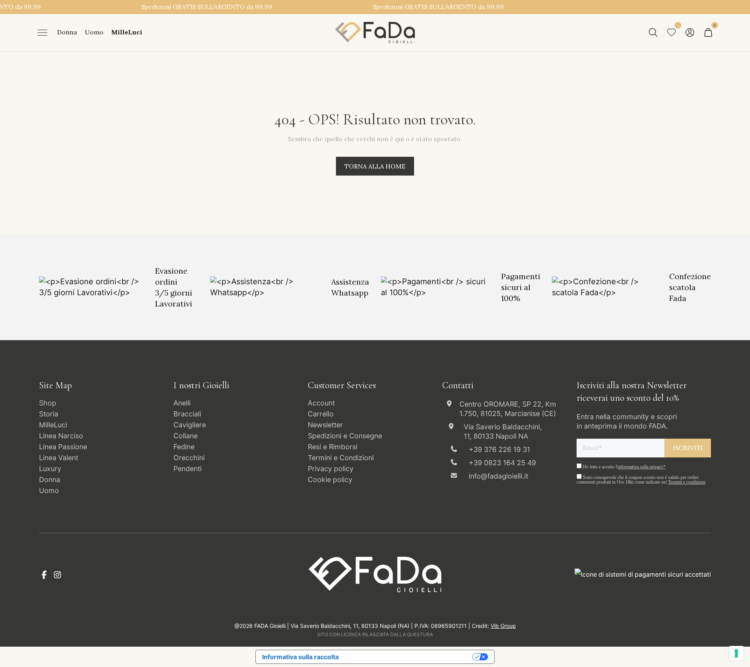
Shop (47, 403)
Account (321, 403)
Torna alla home (375, 166)
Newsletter (325, 425)
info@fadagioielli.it (498, 476)
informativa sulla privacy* (642, 467)
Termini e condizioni (686, 482)
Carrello (321, 414)
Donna (67, 32)
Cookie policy (330, 479)
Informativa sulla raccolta (300, 657)
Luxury (50, 468)
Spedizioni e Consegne (345, 436)
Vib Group (503, 625)
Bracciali (187, 414)
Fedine (184, 447)
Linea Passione (63, 447)
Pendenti (187, 468)
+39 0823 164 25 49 (502, 463)
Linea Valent (58, 458)
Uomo (94, 32)
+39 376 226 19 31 (499, 449)
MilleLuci (126, 32)
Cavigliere (189, 425)
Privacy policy (331, 468)
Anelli (182, 403)
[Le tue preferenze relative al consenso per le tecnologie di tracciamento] (736, 653)
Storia (48, 414)
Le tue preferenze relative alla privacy (409, 657)
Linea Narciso (61, 436)
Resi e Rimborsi (332, 447)
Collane (185, 436)
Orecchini (189, 458)
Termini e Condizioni (341, 458)
